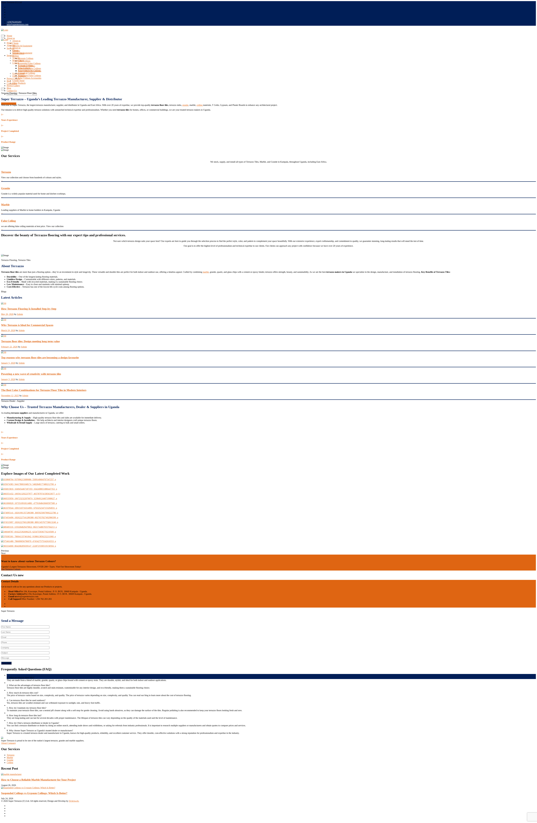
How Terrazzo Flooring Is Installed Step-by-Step (28, 308)
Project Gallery (13, 78)
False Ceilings (24, 68)
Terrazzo (16, 58)
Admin (20, 314)
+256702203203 (14, 22)
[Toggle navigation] (3, 36)
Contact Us (12, 83)
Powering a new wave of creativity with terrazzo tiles (31, 373)
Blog (9, 81)
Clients (15, 43)
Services (10, 55)
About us (11, 38)
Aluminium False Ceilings (29, 75)
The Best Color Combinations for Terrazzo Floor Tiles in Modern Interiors (43, 390)
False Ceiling (8, 220)
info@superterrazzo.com (17, 24)
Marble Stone (18, 60)
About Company (8, 743)
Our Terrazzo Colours (10, 569)
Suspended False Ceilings (29, 63)
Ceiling (15, 56)
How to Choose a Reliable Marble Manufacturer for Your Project (38, 779)
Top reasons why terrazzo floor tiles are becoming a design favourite (40, 357)
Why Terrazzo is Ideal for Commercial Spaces (27, 325)
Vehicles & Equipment (22, 46)
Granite (5, 188)
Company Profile (8, 103)
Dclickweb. (74, 801)
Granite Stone (18, 80)
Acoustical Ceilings (26, 73)
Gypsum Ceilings (25, 58)
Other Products (19, 83)
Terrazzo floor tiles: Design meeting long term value (30, 341)
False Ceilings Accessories (29, 78)
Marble (5, 204)
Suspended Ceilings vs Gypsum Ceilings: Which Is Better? (34, 793)
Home (9, 36)
